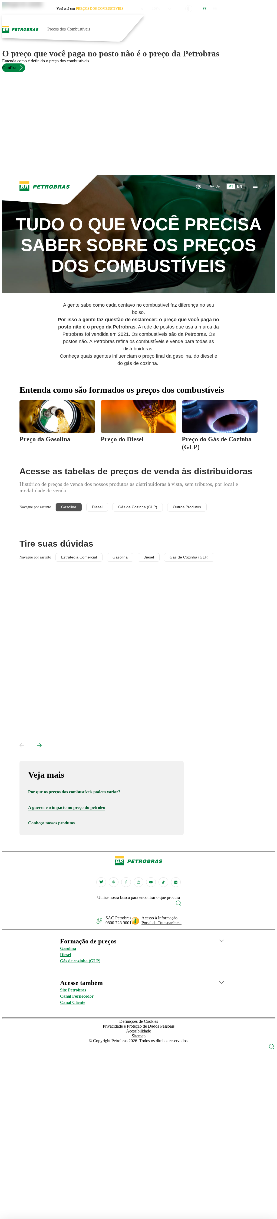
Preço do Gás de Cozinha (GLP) (217, 443)
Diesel (65, 954)
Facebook (126, 882)
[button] (188, 8)
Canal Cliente (72, 1002)
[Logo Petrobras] (20, 29)
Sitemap (139, 1036)
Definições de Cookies (138, 1021)
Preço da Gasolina (44, 439)
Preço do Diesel (122, 439)
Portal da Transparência (161, 922)
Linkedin (175, 882)
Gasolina (68, 948)
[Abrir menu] (269, 29)
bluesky (101, 882)
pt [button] (204, 8)
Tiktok (163, 882)
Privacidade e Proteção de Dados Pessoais (138, 1026)
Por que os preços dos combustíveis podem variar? (74, 792)
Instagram (138, 882)
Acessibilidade (138, 1031)
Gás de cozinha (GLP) (80, 961)
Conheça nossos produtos (51, 823)
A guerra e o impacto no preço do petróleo (66, 807)
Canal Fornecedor (77, 996)
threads (113, 882)
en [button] (215, 8)
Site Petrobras (73, 990)
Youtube (151, 882)
